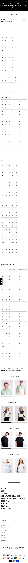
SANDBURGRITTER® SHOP (19, 547)
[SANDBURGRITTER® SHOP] (11, 5)
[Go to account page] (26, 2)
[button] (26, 5)
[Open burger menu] (26, 9)
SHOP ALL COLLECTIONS (14, 481)
